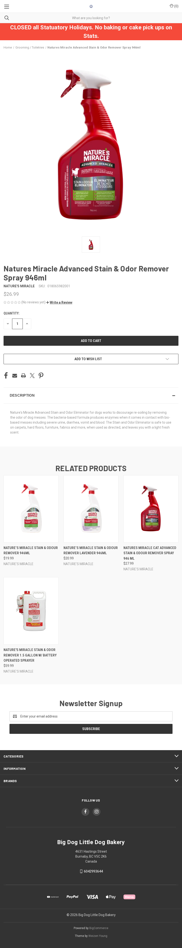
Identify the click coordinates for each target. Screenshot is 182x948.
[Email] (14, 375)
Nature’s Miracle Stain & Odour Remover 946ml (31, 550)
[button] (59, 302)
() (175, 6)
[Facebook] (6, 375)
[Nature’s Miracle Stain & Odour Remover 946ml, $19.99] (31, 509)
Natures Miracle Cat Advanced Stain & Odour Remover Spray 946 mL (149, 553)
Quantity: (11, 313)
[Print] (23, 375)
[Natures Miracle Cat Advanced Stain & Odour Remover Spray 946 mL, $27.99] (150, 509)
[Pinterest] (41, 375)
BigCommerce (98, 928)
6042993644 (93, 871)
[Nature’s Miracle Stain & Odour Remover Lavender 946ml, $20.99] (91, 509)
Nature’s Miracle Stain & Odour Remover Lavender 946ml (91, 550)
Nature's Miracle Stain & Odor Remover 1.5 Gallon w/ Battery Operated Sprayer (30, 655)
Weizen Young (97, 936)
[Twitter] (32, 375)
